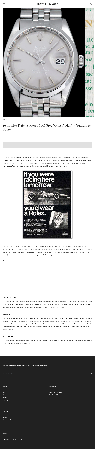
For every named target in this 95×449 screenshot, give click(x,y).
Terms (11, 434)
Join (90, 374)
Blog (4, 392)
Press (5, 398)
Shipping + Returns (9, 420)
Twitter (23, 439)
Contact (5, 417)
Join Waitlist (47, 145)
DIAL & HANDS (8, 314)
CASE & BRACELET (9, 297)
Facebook (15, 439)
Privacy (16, 434)
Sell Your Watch (54, 395)
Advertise (6, 400)
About (5, 387)
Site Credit (6, 445)
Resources (52, 387)
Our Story (6, 395)
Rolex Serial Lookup (55, 392)
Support (5, 411)
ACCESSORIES (8, 336)
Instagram (6, 439)
